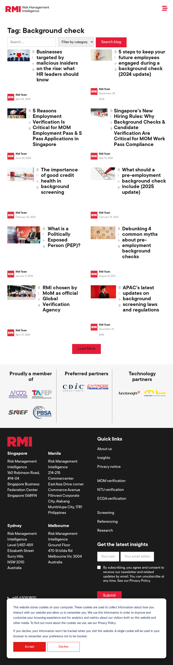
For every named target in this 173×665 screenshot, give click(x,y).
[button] (86, 349)
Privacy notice (109, 467)
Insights (103, 458)
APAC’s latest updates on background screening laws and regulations (141, 299)
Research (105, 531)
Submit (109, 596)
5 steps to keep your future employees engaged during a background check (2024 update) (142, 63)
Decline (63, 646)
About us (104, 449)
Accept (29, 646)
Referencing (107, 522)
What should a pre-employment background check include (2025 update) (144, 181)
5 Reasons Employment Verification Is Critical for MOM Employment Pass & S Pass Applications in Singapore (57, 128)
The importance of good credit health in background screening (59, 181)
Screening (105, 513)
